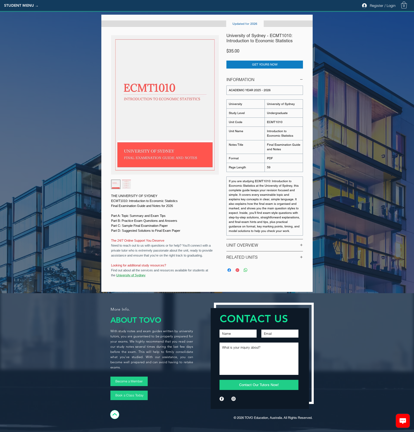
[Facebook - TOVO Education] (222, 399)
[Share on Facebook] (229, 270)
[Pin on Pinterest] (237, 270)
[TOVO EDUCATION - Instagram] (233, 399)
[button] (24, 5)
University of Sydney (131, 275)
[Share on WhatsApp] (245, 270)
